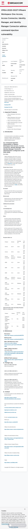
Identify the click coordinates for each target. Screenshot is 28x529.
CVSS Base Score (21, 70)
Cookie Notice (5, 524)
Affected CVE (14, 76)
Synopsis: (6, 96)
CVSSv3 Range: (7, 88)
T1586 (15, 184)
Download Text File (8, 107)
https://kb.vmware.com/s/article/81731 (14, 339)
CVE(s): (6, 94)
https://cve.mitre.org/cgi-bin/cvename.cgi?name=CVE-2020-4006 (13, 345)
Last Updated (14, 61)
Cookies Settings (13, 527)
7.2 (14, 164)
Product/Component (5, 39)
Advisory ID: (6, 86)
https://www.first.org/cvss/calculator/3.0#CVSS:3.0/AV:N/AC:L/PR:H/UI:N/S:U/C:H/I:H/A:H (13, 353)
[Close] (24, 509)
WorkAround (5, 78)
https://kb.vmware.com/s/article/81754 (14, 335)
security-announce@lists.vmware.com (12, 407)
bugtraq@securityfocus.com (10, 410)
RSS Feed (6, 102)
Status (3, 70)
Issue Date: (6, 90)
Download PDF (7, 104)
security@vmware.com (12, 417)
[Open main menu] (3, 2)
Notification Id (4, 62)
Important (10, 163)
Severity (13, 70)
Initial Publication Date (21, 61)
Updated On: (7, 92)
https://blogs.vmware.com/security (11, 455)
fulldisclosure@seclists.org (10, 412)
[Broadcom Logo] (15, 3)
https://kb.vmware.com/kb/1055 (11, 422)
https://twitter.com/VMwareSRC (11, 462)
